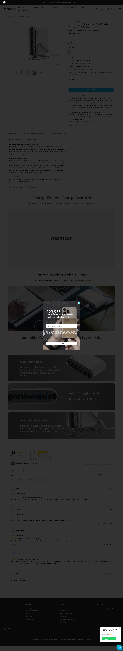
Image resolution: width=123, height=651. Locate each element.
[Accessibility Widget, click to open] (4, 2)
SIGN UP (61, 343)
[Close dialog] (79, 303)
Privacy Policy (64, 336)
